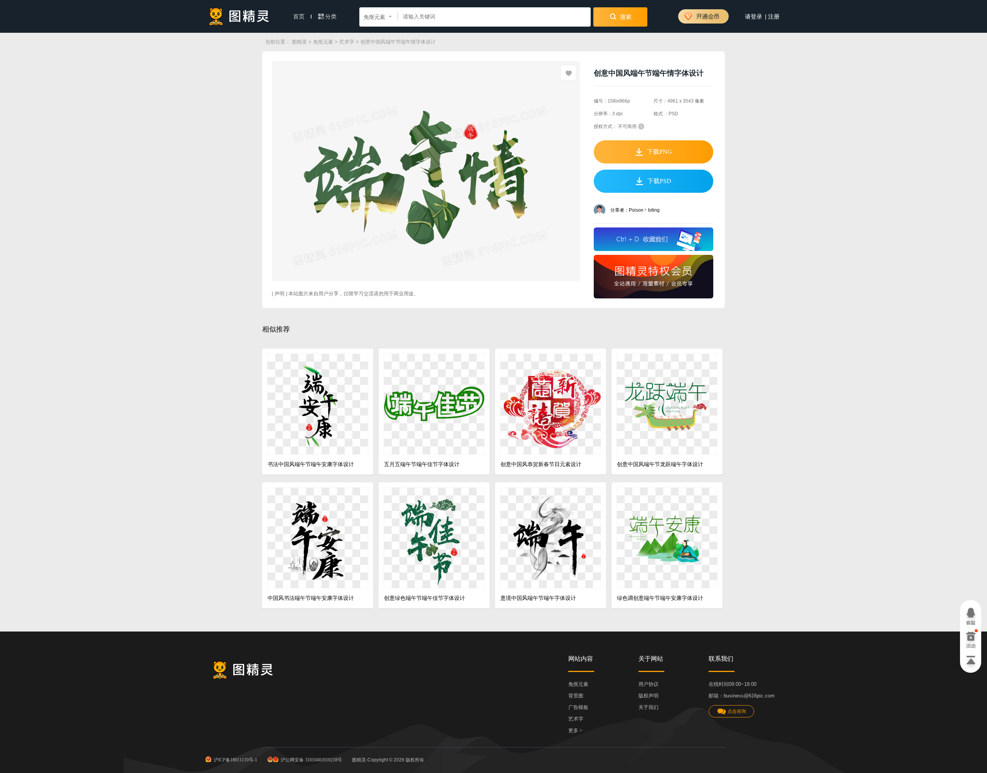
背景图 (575, 696)
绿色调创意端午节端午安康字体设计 (660, 598)
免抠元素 (323, 42)
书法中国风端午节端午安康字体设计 (311, 464)
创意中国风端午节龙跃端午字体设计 (660, 464)
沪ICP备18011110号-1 (235, 760)
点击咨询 (737, 711)
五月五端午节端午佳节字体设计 (422, 464)
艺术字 (346, 42)
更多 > (575, 730)
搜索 (625, 17)
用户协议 (648, 684)
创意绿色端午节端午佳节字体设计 (424, 598)
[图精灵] (239, 16)
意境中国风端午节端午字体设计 (538, 598)
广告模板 (578, 707)
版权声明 (648, 696)
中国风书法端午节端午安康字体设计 (311, 598)
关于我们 (648, 707)
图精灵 (299, 42)
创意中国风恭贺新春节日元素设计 (540, 464)
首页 (299, 16)
